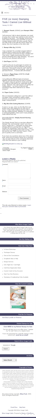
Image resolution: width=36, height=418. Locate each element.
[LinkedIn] (33, 3)
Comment (3, 165)
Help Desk (22, 407)
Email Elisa (14, 407)
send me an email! (22, 335)
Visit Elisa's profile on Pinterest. (12, 317)
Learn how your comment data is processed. (16, 205)
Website (3, 191)
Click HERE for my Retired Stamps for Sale (18, 326)
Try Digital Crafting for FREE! (27, 148)
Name (3, 181)
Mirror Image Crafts (7, 413)
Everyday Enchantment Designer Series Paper (9, 149)
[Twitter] (27, 3)
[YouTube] (24, 3)
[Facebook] (21, 3)
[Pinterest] (30, 3)
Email (3, 186)
